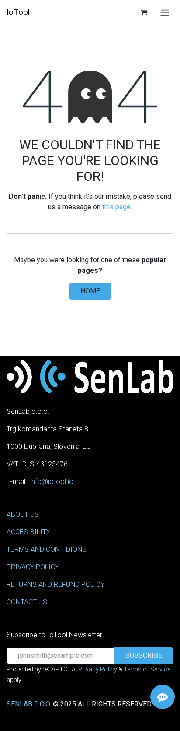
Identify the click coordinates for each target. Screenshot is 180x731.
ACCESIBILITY (28, 532)
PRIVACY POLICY (33, 567)
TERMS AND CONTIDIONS (47, 549)
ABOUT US (23, 514)
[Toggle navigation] (164, 12)
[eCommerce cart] (143, 12)
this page (116, 207)
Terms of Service (147, 669)
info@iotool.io (51, 481)
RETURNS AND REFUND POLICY (55, 584)
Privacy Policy (97, 669)
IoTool (18, 12)
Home (90, 291)
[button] (143, 655)
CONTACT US (27, 602)
